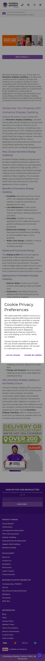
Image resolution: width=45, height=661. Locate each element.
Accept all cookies (33, 355)
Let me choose (13, 355)
